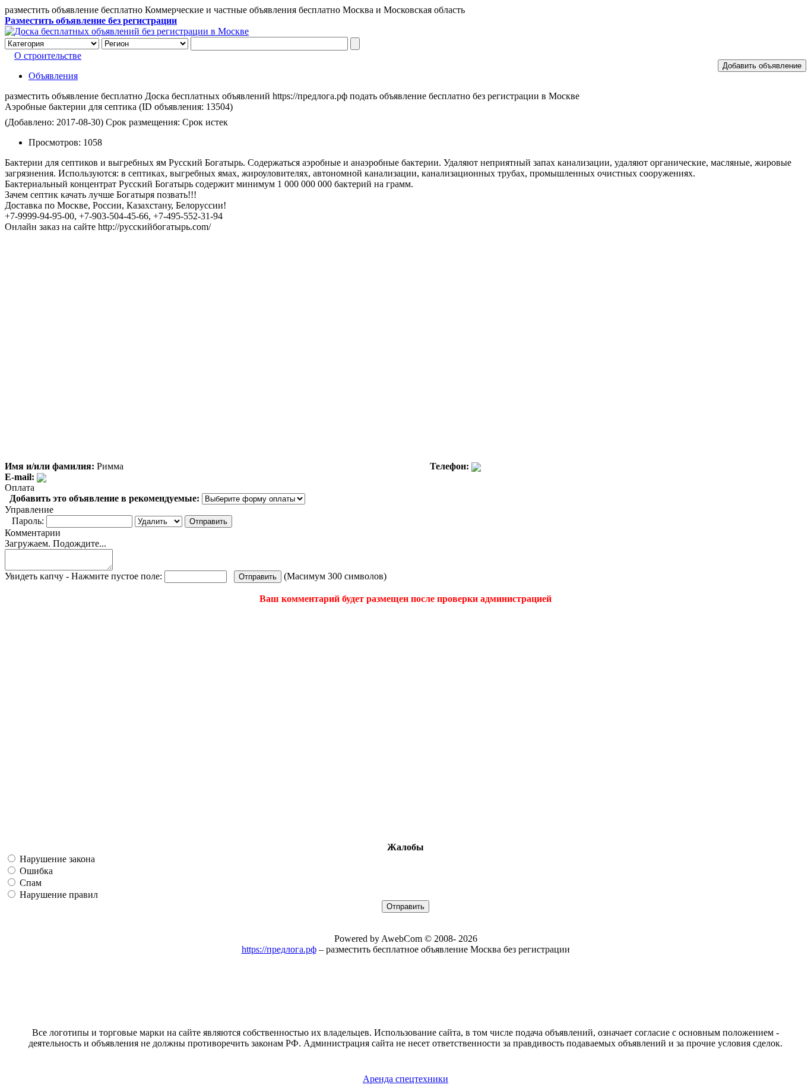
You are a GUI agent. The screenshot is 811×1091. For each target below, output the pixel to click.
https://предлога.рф (279, 949)
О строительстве (47, 56)
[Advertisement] (76, 723)
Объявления (53, 76)
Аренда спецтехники (405, 1079)
